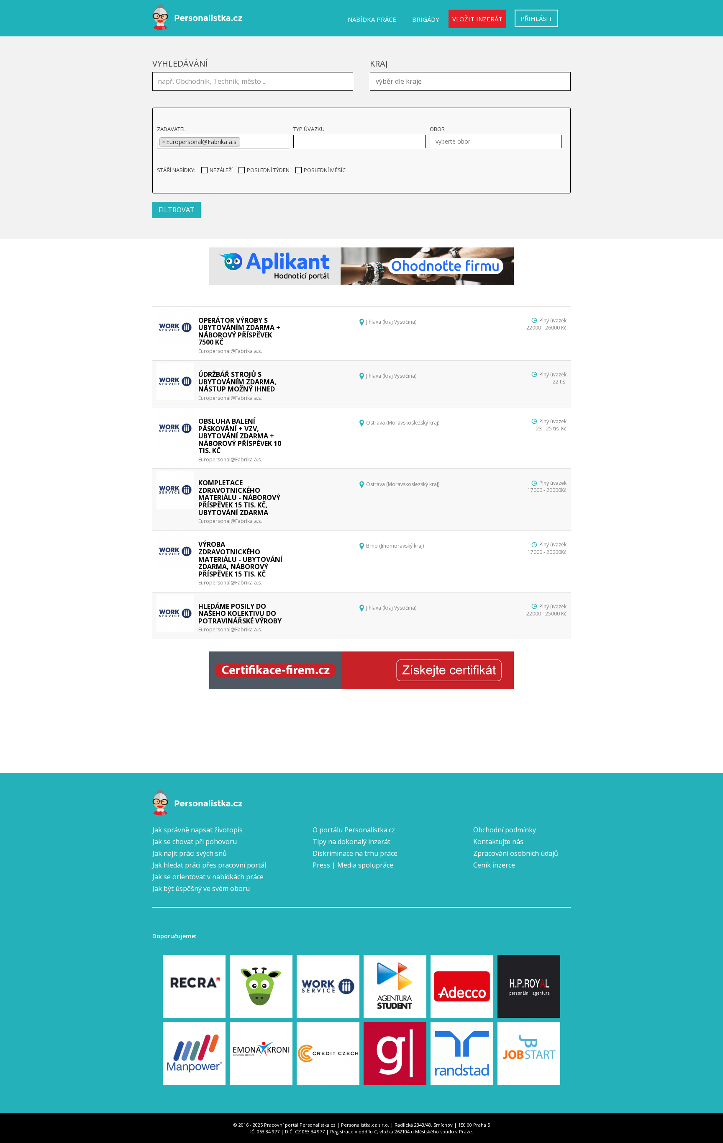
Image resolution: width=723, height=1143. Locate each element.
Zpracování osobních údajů (515, 853)
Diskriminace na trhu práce (355, 853)
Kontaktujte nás (498, 841)
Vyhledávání (180, 63)
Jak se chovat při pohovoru (194, 841)
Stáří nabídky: (176, 170)
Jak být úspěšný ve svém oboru (201, 888)
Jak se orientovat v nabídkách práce (208, 876)
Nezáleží (221, 170)
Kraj (379, 63)
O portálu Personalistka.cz (354, 829)
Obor (437, 129)
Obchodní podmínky (504, 829)
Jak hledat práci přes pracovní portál (209, 865)
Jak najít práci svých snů (189, 853)
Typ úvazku (309, 129)
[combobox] (470, 81)
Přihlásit (536, 18)
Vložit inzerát (477, 19)
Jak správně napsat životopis (197, 829)
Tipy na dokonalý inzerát (351, 841)
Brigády (425, 19)
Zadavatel (171, 129)
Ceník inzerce (494, 865)
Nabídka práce (372, 19)
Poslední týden (268, 170)
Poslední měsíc (325, 170)
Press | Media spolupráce (353, 865)
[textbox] (472, 80)
